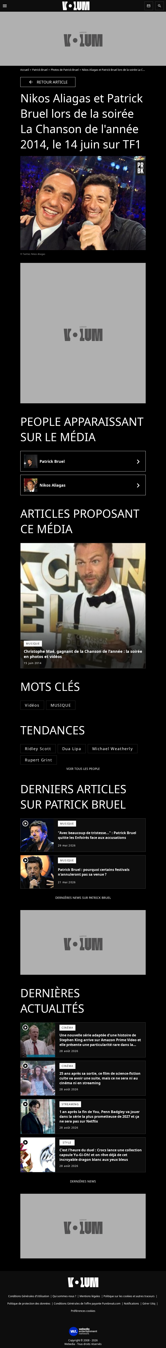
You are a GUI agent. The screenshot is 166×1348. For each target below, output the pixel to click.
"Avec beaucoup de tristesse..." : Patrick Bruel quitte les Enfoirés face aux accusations (97, 835)
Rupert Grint (38, 759)
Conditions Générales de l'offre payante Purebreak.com (87, 1303)
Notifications (131, 1303)
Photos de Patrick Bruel (65, 70)
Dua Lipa (71, 748)
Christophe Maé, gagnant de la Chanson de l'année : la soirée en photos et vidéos (83, 654)
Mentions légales (90, 1296)
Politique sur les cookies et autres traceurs (129, 1296)
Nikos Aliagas (52, 485)
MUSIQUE (61, 705)
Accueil (24, 70)
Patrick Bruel (40, 70)
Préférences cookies (83, 1311)
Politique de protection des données (28, 1303)
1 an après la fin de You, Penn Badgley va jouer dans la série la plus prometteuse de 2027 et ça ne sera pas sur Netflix (99, 1116)
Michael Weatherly (112, 748)
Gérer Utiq (148, 1303)
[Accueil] (75, 6)
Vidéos (32, 705)
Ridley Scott (38, 748)
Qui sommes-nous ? (64, 1296)
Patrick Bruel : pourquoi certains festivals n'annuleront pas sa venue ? (93, 872)
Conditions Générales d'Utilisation (28, 1296)
